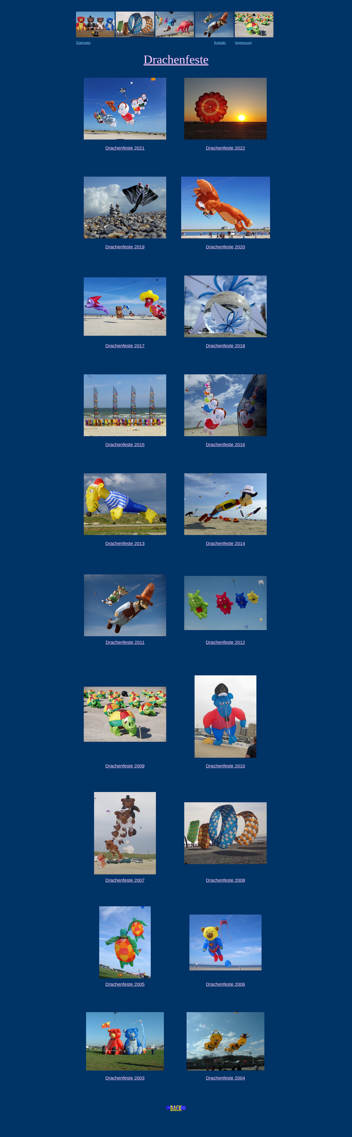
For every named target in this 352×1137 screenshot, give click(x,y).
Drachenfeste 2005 (125, 984)
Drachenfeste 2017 (125, 345)
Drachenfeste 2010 (225, 766)
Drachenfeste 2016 (225, 444)
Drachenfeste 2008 (225, 880)
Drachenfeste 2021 (125, 148)
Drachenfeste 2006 (225, 984)
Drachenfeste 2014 (225, 543)
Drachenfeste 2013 (125, 543)
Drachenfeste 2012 (225, 642)
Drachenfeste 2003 (125, 1078)
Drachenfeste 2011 (125, 642)
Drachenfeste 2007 (125, 880)
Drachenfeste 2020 (225, 246)
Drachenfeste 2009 (125, 766)
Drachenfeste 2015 (125, 444)
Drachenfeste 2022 (225, 148)
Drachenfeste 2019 (125, 246)
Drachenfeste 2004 (225, 1078)
